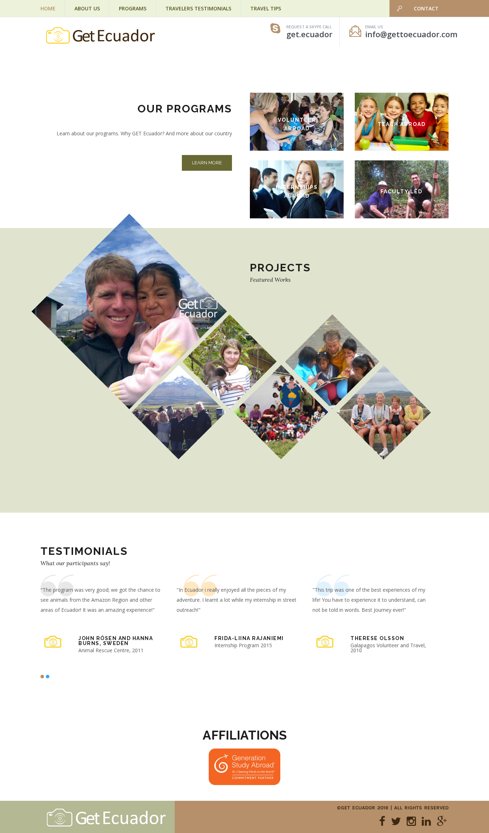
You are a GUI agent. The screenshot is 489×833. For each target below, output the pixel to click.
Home (47, 8)
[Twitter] (396, 821)
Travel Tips (265, 8)
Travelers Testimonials (198, 8)
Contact (426, 8)
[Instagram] (411, 821)
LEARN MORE (207, 162)
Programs (132, 8)
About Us (87, 8)
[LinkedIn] (426, 821)
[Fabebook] (382, 821)
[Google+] (442, 821)
